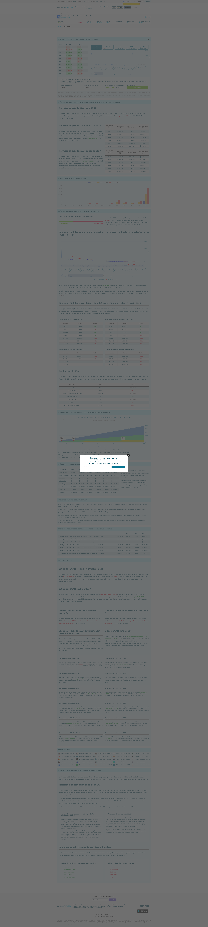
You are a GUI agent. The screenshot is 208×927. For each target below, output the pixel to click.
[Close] (128, 455)
